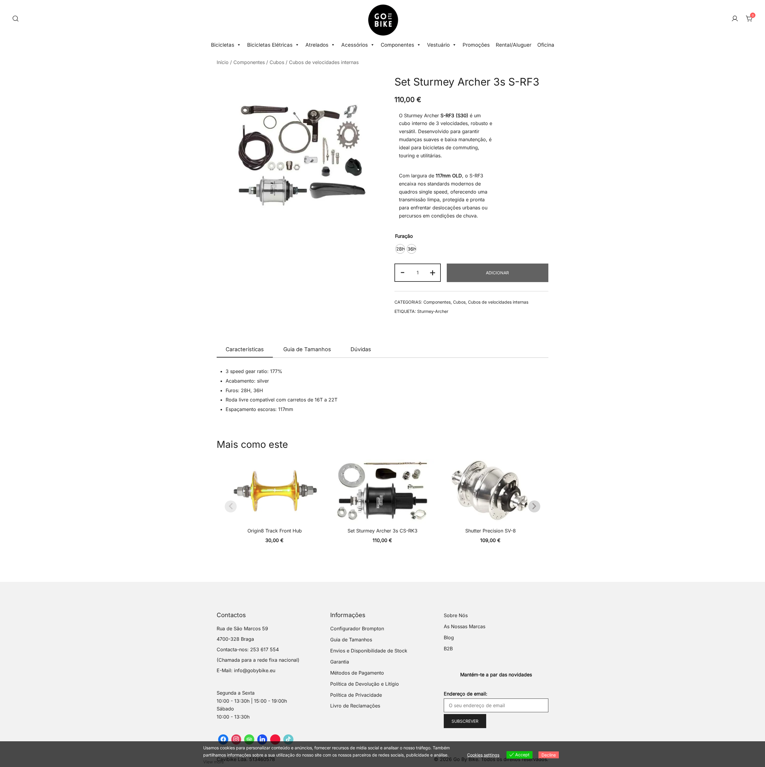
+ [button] (432, 272)
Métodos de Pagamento (357, 673)
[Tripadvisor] (249, 739)
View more (213, 761)
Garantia (339, 662)
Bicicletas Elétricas (270, 45)
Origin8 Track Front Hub (274, 531)
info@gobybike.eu (254, 670)
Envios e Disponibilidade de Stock (368, 651)
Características (245, 349)
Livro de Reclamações (355, 706)
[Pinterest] (275, 739)
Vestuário (438, 45)
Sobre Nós (456, 615)
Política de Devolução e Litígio (364, 684)
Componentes (397, 45)
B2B (448, 649)
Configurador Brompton (357, 628)
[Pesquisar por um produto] (15, 19)
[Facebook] (223, 739)
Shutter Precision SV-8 (490, 531)
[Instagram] (236, 739)
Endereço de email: (465, 694)
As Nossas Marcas (464, 626)
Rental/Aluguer (513, 45)
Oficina (545, 45)
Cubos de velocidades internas (324, 62)
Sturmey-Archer (432, 311)
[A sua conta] (734, 19)
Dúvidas (361, 349)
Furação (404, 236)
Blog (449, 637)
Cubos (277, 62)
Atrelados (316, 45)
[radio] (400, 248)
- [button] (402, 272)
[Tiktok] (288, 739)
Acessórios (354, 45)
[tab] (245, 349)
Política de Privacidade (356, 695)
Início (223, 62)
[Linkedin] (262, 739)
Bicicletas (222, 45)
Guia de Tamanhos (307, 349)
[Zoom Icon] (299, 155)
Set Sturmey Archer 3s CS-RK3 (382, 531)
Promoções (476, 45)
